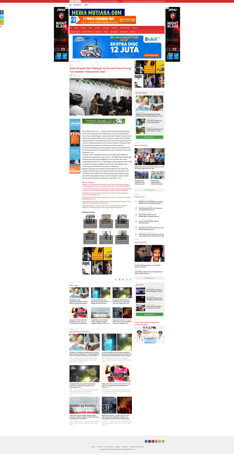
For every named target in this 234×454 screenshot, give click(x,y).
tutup (67, 8)
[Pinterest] (152, 441)
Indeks (86, 4)
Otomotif (97, 28)
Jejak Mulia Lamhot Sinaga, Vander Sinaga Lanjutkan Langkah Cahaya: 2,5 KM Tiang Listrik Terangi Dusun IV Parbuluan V (106, 202)
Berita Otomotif (125, 28)
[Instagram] (156, 441)
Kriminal (83, 28)
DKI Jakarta (124, 32)
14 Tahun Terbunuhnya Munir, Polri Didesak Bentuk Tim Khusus (148, 266)
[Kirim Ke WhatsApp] (130, 279)
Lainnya (134, 28)
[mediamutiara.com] (97, 12)
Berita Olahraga (88, 32)
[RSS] (163, 441)
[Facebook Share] (116, 279)
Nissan (106, 32)
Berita (76, 28)
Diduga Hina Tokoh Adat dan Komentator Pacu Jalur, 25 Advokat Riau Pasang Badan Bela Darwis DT (106, 198)
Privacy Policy (109, 447)
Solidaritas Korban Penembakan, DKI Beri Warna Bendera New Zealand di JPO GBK (151, 235)
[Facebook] (2, 12)
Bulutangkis (114, 32)
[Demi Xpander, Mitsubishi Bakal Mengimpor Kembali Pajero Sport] (140, 291)
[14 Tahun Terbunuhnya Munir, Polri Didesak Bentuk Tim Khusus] (150, 253)
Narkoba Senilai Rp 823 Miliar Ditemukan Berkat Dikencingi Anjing (151, 228)
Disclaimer (125, 447)
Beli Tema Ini (77, 4)
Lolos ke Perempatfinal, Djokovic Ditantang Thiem (149, 222)
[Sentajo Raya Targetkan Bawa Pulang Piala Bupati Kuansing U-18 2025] (158, 175)
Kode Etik (100, 447)
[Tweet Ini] (119, 279)
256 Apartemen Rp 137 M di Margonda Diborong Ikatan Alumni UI (150, 209)
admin (74, 75)
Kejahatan (98, 32)
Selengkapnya (148, 137)
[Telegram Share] (127, 279)
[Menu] (70, 4)
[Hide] (0, 26)
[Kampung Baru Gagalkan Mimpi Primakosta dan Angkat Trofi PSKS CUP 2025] (141, 175)
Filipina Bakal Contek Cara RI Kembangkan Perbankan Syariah (149, 215)
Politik (90, 28)
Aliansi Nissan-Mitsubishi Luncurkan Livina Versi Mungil (154, 307)
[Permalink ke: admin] (70, 75)
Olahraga (106, 28)
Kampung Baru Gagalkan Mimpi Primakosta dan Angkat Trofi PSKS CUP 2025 (141, 182)
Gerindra (132, 32)
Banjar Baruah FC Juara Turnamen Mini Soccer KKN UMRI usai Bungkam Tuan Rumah (109, 1)
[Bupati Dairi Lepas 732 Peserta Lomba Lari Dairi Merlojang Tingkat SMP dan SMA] (150, 156)
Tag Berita (114, 28)
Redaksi (117, 447)
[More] (2, 23)
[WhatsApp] (159, 441)
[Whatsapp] (2, 19)
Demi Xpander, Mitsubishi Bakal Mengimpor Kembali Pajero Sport (155, 290)
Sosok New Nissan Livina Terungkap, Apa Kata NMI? (155, 298)
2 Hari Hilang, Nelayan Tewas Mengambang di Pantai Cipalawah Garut (149, 272)
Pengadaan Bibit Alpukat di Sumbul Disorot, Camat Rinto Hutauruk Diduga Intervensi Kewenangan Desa (104, 193)
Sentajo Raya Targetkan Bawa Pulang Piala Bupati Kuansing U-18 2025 (157, 182)
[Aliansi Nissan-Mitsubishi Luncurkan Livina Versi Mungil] (140, 307)
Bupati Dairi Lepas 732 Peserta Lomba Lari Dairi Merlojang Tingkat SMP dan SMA (149, 167)
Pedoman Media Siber (137, 447)
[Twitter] (2, 15)
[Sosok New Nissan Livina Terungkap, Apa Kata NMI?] (140, 299)
